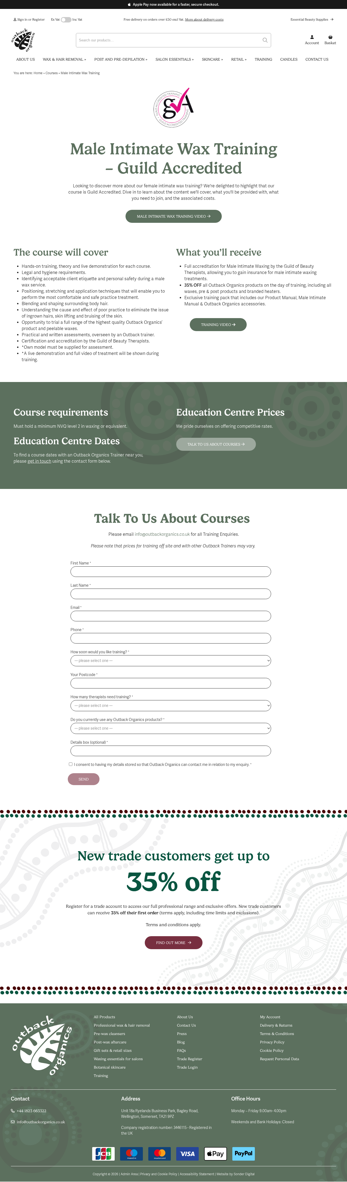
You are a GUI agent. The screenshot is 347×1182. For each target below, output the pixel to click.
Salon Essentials (175, 59)
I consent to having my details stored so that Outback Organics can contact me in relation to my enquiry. (162, 764)
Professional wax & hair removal (122, 1025)
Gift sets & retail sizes (113, 1050)
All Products (104, 1017)
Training (263, 59)
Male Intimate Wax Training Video (171, 216)
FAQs (181, 1050)
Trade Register (189, 1059)
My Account (270, 1017)
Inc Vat (77, 19)
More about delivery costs (204, 19)
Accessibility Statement (197, 1174)
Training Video (216, 324)
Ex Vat (55, 19)
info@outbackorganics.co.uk (162, 534)
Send (84, 779)
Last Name (80, 585)
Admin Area (129, 1174)
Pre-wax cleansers (110, 1033)
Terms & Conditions (277, 1033)
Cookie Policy (272, 1050)
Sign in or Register (31, 19)
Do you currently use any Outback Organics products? (117, 719)
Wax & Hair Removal (64, 59)
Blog (181, 1042)
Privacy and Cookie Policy (158, 1174)
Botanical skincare (110, 1067)
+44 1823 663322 (31, 1111)
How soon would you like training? (99, 652)
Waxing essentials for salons (118, 1059)
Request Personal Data (279, 1059)
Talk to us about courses (214, 444)
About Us (25, 59)
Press (182, 1033)
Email (76, 607)
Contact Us (317, 59)
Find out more (171, 943)
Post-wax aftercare (110, 1042)
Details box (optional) (89, 742)
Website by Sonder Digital (236, 1174)
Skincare (212, 59)
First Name (80, 563)
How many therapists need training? (101, 697)
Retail (239, 59)
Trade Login (187, 1067)
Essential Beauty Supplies (310, 19)
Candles (288, 59)
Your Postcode (84, 674)
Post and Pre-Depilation (120, 59)
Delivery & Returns (276, 1025)
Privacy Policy (272, 1042)
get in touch (39, 461)
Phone (77, 630)
